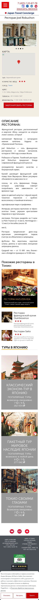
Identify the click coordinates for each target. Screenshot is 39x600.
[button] (18, 62)
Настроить (19, 595)
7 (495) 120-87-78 (27, 3)
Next (33, 35)
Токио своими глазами (19, 501)
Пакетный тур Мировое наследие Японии (19, 446)
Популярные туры (19, 397)
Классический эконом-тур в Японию (19, 389)
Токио (10, 85)
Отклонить (6, 595)
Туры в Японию (15, 347)
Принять (32, 595)
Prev (5, 35)
